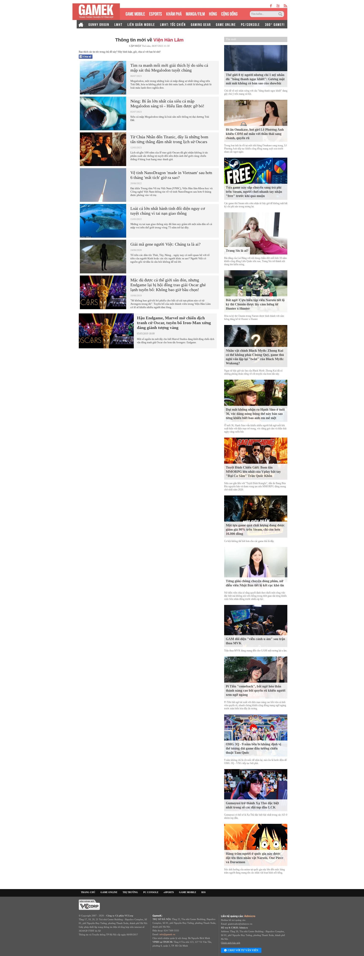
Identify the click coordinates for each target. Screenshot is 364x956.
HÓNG (213, 13)
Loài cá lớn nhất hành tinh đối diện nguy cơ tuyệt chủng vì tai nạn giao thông (167, 211)
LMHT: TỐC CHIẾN (173, 24)
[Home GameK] (81, 24)
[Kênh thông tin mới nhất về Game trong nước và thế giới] (96, 11)
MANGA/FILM (195, 13)
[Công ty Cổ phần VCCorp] (89, 904)
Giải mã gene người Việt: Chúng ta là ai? (165, 244)
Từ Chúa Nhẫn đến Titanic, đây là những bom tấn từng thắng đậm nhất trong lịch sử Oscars (169, 139)
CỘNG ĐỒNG (229, 13)
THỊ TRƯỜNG (130, 892)
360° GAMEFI (275, 24)
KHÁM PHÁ (174, 13)
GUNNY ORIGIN (98, 24)
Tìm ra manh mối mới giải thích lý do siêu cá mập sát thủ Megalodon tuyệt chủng (169, 67)
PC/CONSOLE (250, 24)
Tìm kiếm (281, 14)
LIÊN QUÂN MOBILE (141, 24)
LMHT (118, 24)
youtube (278, 5)
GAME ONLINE (226, 24)
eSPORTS (155, 13)
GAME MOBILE (135, 13)
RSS (203, 892)
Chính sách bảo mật (230, 942)
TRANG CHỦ (88, 892)
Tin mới (231, 39)
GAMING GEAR (201, 24)
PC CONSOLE (150, 892)
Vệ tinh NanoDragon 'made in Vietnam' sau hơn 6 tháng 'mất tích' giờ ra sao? (171, 175)
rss (285, 5)
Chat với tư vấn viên (243, 950)
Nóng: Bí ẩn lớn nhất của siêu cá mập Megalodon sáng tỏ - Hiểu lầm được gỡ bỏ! (167, 103)
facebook (271, 5)
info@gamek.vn (167, 934)
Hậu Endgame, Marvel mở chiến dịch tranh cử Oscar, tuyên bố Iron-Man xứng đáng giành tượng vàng (174, 323)
